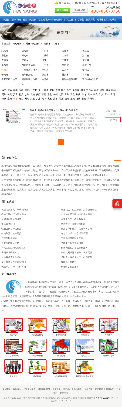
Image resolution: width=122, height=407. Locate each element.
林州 (55, 94)
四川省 (65, 69)
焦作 (40, 90)
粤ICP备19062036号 (105, 398)
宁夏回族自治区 (9, 79)
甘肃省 (65, 74)
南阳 (15, 90)
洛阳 (4, 90)
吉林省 (65, 65)
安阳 (35, 90)
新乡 (9, 90)
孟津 (107, 94)
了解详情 (112, 119)
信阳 (69, 90)
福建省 (85, 50)
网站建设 (101, 19)
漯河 (83, 90)
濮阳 (57, 90)
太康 (38, 98)
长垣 (44, 94)
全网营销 (58, 19)
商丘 (46, 90)
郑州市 (91, 98)
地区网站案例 (45, 19)
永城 (9, 98)
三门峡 (89, 90)
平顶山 (28, 90)
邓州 (78, 98)
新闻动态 (112, 19)
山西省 (4, 65)
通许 (90, 94)
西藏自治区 (27, 74)
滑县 (49, 94)
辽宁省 (45, 65)
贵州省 (85, 69)
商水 (44, 98)
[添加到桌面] (80, 10)
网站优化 (68, 19)
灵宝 (15, 94)
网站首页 (5, 19)
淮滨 (72, 98)
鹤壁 (96, 90)
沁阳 (61, 94)
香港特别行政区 (70, 79)
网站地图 (64, 393)
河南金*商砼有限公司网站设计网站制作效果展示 (54, 110)
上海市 (25, 50)
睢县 (57, 43)
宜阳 (112, 94)
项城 (32, 94)
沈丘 (32, 98)
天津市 (65, 60)
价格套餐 (79, 19)
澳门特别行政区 (90, 79)
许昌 (21, 90)
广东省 (45, 50)
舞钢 (4, 98)
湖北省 (4, 55)
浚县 (55, 98)
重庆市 (45, 69)
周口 (63, 90)
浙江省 (85, 55)
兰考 (84, 94)
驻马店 (76, 90)
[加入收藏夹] (63, 10)
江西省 (25, 60)
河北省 (85, 60)
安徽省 (65, 50)
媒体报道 (16, 19)
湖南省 (25, 55)
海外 (44, 60)
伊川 (101, 94)
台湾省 (45, 79)
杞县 (21, 94)
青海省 (85, 74)
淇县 (49, 98)
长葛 (9, 94)
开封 (52, 90)
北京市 (4, 50)
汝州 (27, 94)
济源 (102, 90)
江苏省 (45, 55)
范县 (61, 98)
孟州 (67, 94)
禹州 (4, 94)
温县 (72, 94)
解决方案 (90, 19)
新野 (84, 98)
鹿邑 (21, 98)
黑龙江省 (86, 65)
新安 (95, 94)
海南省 (4, 60)
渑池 (27, 98)
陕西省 (45, 74)
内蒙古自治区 (28, 65)
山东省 (65, 55)
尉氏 (78, 94)
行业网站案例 (29, 19)
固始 (67, 98)
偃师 (38, 94)
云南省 (4, 74)
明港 (108, 90)
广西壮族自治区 (29, 69)
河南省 (47, 43)
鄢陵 (113, 90)
